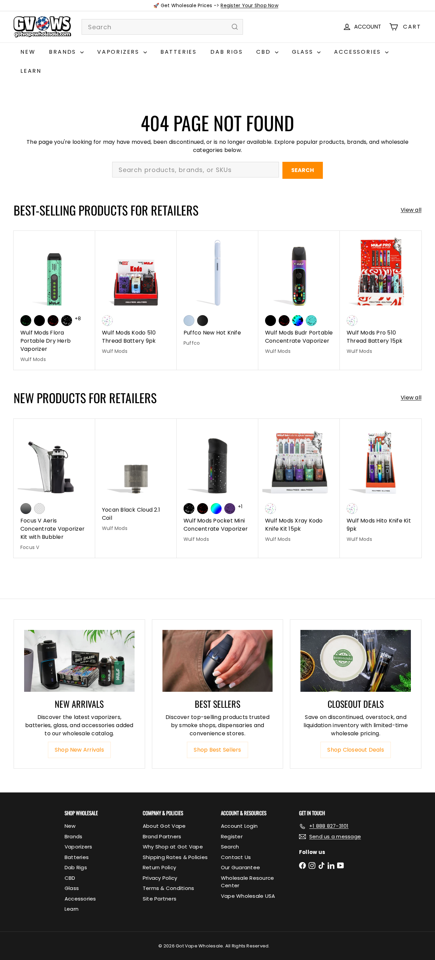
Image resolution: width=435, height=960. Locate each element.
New (27, 52)
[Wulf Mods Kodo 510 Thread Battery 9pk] (136, 296)
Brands (64, 52)
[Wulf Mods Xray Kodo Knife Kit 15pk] (299, 484)
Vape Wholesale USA (248, 895)
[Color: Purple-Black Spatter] (229, 508)
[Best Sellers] (217, 661)
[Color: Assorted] (107, 320)
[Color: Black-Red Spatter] (53, 320)
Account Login (239, 825)
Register (232, 836)
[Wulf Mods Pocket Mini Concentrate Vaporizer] (217, 484)
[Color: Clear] (39, 508)
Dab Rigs (226, 52)
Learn (30, 71)
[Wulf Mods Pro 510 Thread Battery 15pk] (380, 296)
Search (302, 170)
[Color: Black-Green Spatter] (25, 320)
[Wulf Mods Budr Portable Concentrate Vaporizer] (299, 296)
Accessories (358, 52)
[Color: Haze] (189, 320)
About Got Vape (164, 825)
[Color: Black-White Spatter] (66, 320)
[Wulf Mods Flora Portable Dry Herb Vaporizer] (54, 300)
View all (411, 210)
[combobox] (162, 27)
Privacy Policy (160, 877)
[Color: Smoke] (25, 508)
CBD (264, 52)
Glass (304, 52)
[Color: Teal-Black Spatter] (311, 320)
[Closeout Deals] (355, 661)
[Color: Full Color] (216, 508)
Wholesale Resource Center (247, 881)
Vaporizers (119, 52)
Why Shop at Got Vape (173, 846)
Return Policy (159, 867)
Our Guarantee (240, 867)
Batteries (178, 52)
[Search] (235, 27)
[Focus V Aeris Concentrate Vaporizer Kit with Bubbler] (54, 488)
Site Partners (159, 898)
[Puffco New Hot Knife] (217, 292)
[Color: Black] (39, 320)
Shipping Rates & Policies (175, 857)
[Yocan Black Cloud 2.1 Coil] (136, 479)
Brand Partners (162, 836)
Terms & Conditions (168, 888)
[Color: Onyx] (202, 320)
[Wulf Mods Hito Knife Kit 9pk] (380, 484)
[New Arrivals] (79, 661)
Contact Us (236, 857)
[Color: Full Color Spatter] (297, 320)
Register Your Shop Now (249, 5)
